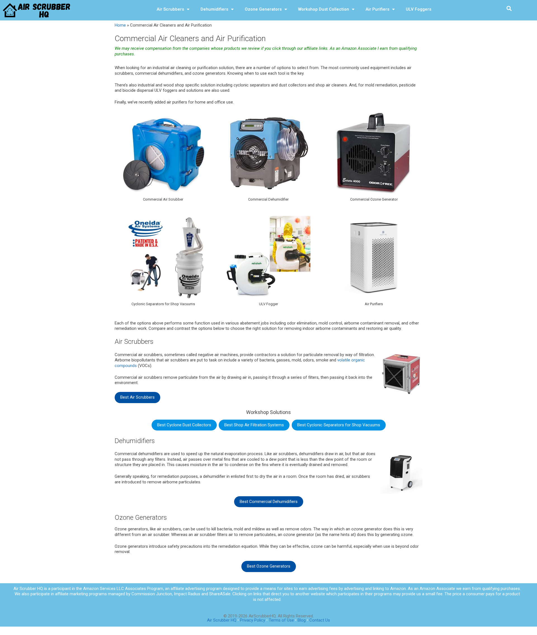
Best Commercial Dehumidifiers (269, 501)
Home (120, 25)
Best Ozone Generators (268, 566)
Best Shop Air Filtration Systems (254, 424)
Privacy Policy (252, 620)
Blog (302, 620)
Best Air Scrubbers (137, 397)
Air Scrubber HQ (221, 620)
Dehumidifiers (214, 9)
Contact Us (319, 620)
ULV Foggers (418, 9)
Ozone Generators (263, 9)
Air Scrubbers (170, 9)
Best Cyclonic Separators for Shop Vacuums (338, 424)
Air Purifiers (377, 9)
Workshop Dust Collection (323, 9)
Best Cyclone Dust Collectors (184, 424)
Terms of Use (282, 620)
